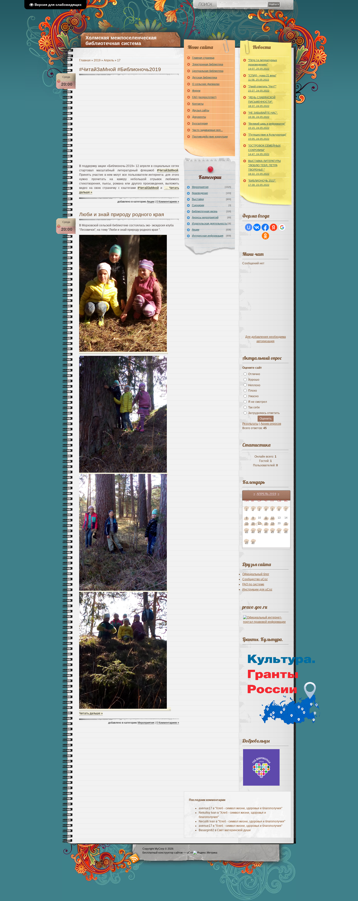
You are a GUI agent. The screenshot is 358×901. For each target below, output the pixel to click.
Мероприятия (146, 722)
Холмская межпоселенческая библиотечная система (121, 40)
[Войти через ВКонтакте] (257, 227)
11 (266, 517)
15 (246, 523)
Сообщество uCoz (255, 579)
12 (272, 517)
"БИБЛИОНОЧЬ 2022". (262, 182)
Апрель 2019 (266, 494)
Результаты (250, 423)
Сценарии (198, 205)
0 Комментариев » (167, 201)
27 (279, 531)
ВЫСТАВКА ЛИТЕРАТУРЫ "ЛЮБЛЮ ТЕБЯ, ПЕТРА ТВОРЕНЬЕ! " (264, 167)
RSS (135, 858)
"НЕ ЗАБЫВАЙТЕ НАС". (263, 114)
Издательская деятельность (209, 223)
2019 (97, 60)
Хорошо (253, 379)
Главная (85, 60)
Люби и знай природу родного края (121, 214)
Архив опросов (271, 423)
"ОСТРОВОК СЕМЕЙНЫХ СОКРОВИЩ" (264, 150)
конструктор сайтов (170, 852)
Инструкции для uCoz (257, 589)
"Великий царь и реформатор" (266, 125)
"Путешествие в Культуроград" (267, 136)
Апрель (109, 60)
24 (259, 531)
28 (285, 531)
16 (253, 523)
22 (246, 531)
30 (253, 542)
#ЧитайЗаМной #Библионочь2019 (120, 69)
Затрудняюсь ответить (264, 413)
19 (272, 523)
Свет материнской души (234, 830)
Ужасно (253, 396)
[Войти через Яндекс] (273, 227)
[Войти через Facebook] (265, 227)
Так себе (254, 407)
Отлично (254, 374)
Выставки (198, 199)
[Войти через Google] (282, 227)
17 (259, 523)
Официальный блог (255, 574)
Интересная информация (207, 235)
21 (285, 523)
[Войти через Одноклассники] (265, 235)
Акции (150, 201)
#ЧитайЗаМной (167, 170)
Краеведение (200, 193)
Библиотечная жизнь (204, 211)
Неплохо (254, 385)
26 (272, 531)
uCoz (190, 852)
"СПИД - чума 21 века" (262, 77)
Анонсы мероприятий (205, 217)
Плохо (252, 390)
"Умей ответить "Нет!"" (262, 88)
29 (246, 542)
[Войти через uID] (248, 227)
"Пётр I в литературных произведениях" (262, 64)
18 (265, 523)
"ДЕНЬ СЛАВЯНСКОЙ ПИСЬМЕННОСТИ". (261, 101)
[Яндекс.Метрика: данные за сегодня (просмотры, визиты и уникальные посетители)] (205, 853)
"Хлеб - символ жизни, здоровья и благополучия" (248, 808)
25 (265, 531)
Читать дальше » (91, 713)
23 (253, 531)
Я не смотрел (257, 402)
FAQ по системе (253, 584)
